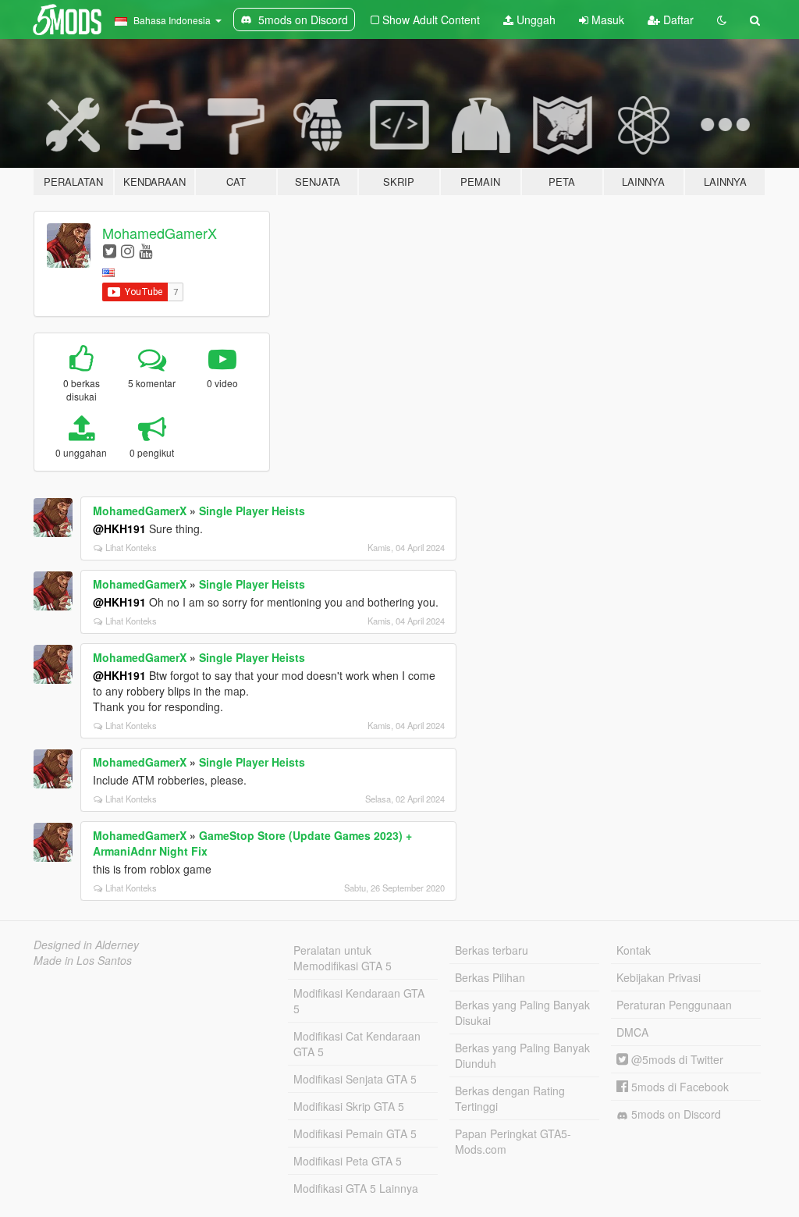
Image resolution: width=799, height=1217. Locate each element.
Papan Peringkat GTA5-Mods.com (513, 1141)
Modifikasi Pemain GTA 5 (355, 1133)
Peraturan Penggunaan (674, 1004)
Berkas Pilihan (490, 977)
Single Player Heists (252, 510)
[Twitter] (109, 250)
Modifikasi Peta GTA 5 (347, 1161)
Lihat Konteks (131, 547)
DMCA (632, 1032)
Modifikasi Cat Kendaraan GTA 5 (357, 1043)
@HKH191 (119, 528)
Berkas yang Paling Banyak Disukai (522, 1012)
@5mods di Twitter (675, 1059)
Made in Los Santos (83, 960)
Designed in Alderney (86, 944)
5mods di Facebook (678, 1086)
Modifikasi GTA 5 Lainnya (355, 1188)
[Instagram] (127, 250)
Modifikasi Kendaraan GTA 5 (358, 1000)
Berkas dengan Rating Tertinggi (510, 1098)
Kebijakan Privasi (658, 977)
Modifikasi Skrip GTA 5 (348, 1106)
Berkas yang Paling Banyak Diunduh (522, 1055)
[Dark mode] (721, 19)
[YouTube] (145, 250)
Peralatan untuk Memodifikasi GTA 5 (342, 957)
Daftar (677, 19)
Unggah (534, 19)
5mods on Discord (674, 1114)
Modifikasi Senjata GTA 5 (355, 1079)
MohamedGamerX (159, 232)
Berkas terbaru (491, 950)
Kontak (633, 950)
